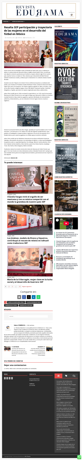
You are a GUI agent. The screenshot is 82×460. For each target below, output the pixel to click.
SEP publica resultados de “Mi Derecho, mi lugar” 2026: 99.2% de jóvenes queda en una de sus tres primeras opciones (66, 409)
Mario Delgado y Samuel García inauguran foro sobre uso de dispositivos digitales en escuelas (65, 403)
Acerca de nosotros (17, 21)
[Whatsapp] (38, 297)
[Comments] (74, 375)
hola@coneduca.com (34, 380)
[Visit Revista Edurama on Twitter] (9, 378)
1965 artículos (30, 325)
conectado (19, 368)
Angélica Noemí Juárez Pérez (16, 302)
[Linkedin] (34, 297)
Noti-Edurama (28, 37)
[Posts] (58, 375)
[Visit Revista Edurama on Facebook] (12, 378)
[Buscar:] (28, 316)
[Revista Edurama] (41, 19)
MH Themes (27, 456)
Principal (5, 21)
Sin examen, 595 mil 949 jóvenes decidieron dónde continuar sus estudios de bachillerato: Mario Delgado (66, 382)
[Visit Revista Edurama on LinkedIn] (7, 378)
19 (19, 286)
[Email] (19, 297)
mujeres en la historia (26, 305)
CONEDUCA (19, 37)
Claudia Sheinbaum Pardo (34, 302)
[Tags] (66, 375)
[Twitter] (29, 297)
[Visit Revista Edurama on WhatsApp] (5, 378)
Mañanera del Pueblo (11, 305)
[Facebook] (24, 297)
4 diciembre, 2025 (10, 37)
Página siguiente (26, 286)
